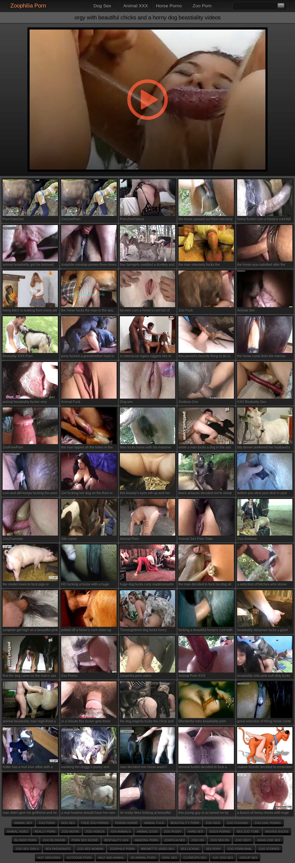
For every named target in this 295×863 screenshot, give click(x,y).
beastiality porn (185, 823)
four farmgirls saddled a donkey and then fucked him (147, 265)
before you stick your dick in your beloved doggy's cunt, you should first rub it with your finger (262, 494)
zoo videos (95, 831)
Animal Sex (246, 310)
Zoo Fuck (185, 310)
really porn (45, 831)
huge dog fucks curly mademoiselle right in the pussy (147, 585)
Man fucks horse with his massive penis (145, 448)
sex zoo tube (248, 831)
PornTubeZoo (13, 219)
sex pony (213, 848)
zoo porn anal (239, 848)
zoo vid (197, 840)
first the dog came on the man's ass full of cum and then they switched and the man (29, 676)
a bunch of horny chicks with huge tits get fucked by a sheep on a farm (264, 813)
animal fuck (154, 823)
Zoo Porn (202, 5)
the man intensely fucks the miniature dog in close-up (199, 265)
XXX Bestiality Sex (251, 402)
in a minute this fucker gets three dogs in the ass (85, 722)
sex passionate (58, 848)
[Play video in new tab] (147, 25)
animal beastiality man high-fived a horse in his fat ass (29, 722)
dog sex (68, 823)
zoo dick (213, 823)
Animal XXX (135, 5)
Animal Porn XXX (191, 676)
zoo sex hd (219, 840)
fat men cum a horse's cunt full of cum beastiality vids (145, 311)
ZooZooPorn (71, 219)
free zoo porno (95, 823)
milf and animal (111, 857)
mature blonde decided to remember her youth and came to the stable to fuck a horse (264, 767)
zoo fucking (237, 823)
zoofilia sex (174, 840)
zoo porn (46, 823)
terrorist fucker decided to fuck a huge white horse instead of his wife (205, 767)
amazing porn (146, 840)
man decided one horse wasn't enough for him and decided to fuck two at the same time (146, 767)
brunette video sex (157, 848)
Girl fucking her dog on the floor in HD (87, 494)
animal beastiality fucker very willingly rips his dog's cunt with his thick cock (29, 402)
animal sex (23, 823)
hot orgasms (49, 857)
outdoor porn (79, 857)
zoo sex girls (27, 848)
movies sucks (276, 831)
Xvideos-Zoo (188, 402)
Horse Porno (169, 5)
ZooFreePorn (13, 447)
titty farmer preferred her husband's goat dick (263, 448)
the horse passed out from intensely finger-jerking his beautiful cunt (205, 220)
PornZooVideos (132, 219)
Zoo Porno (69, 676)
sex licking (190, 848)
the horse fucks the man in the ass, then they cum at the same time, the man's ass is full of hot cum (88, 311)
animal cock (147, 831)
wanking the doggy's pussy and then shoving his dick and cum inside (85, 767)
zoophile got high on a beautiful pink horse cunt (30, 630)
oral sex (169, 857)
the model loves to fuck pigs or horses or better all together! (26, 585)
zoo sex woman (90, 848)
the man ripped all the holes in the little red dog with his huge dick (87, 448)
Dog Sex (102, 5)
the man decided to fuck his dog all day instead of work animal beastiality (204, 585)
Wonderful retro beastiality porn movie (202, 722)
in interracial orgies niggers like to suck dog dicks (145, 357)
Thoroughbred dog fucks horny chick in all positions (143, 630)
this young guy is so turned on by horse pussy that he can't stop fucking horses (203, 813)
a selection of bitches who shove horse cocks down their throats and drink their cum (263, 585)
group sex (248, 857)
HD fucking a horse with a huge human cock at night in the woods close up (86, 585)
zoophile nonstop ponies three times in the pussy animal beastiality (88, 265)
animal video (17, 831)
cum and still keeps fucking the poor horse (30, 494)
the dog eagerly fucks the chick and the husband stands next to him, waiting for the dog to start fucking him (147, 722)
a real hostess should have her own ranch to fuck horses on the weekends (88, 813)
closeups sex (194, 857)
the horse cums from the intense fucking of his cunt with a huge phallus (261, 357)
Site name (69, 539)
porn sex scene (84, 840)
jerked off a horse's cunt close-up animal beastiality (86, 630)
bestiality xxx (116, 840)
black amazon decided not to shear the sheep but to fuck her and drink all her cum (205, 494)
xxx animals (120, 831)
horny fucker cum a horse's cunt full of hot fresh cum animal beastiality (264, 220)
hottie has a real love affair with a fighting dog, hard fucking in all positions (28, 767)
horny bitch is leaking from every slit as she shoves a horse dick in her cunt (30, 311)
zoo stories (269, 848)
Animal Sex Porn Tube (195, 539)
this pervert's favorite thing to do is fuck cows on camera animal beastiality (204, 357)
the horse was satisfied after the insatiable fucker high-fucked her (262, 265)
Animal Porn (129, 539)
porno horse (126, 823)
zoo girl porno (267, 823)
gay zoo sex (223, 857)
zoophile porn (122, 848)
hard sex (195, 831)
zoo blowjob (54, 840)
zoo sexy (243, 840)
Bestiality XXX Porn (18, 356)
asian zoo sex (268, 840)
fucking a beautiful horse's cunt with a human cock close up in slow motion (205, 630)
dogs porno (219, 831)
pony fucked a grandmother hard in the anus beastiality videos (87, 357)
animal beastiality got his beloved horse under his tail (28, 265)
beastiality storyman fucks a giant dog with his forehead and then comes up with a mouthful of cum (262, 630)
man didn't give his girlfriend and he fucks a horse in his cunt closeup (30, 813)
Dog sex (126, 402)
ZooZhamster (13, 539)
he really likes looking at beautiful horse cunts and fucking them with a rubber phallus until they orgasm (147, 813)
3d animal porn (143, 857)
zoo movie (70, 831)
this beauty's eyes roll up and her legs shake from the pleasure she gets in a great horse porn (145, 494)
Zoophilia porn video (135, 676)
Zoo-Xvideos (247, 539)
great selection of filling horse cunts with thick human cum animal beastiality (264, 722)
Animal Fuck (70, 402)
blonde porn (25, 840)
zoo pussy (172, 831)
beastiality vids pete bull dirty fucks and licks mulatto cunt (263, 676)
